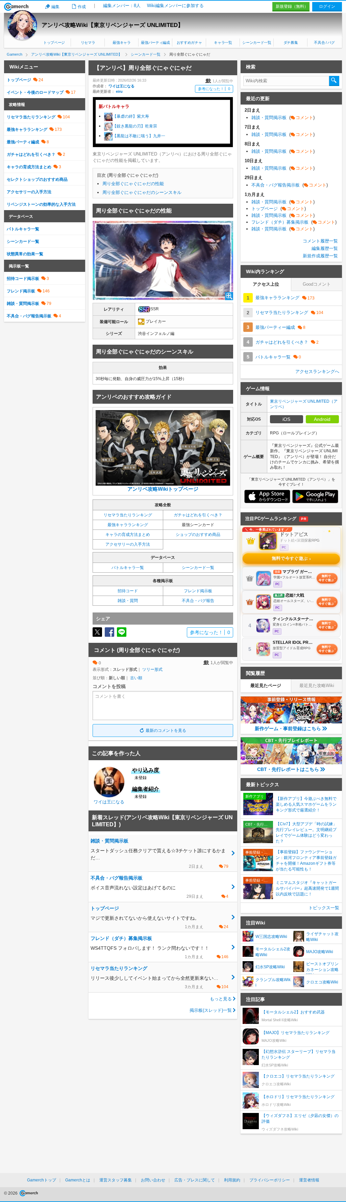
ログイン (327, 6)
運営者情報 (309, 1180)
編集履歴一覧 (325, 248)
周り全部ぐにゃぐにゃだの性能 (133, 183)
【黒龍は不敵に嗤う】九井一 (139, 136)
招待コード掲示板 (23, 278)
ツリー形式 (152, 669)
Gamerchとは (77, 1180)
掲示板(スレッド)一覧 (211, 1010)
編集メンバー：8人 (122, 5)
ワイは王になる (121, 86)
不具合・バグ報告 (198, 600)
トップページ (54, 42)
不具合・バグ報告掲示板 (29, 316)
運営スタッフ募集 (115, 1180)
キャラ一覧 (223, 42)
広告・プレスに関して (194, 1180)
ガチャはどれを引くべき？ (198, 515)
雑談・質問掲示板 (23, 303)
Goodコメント (317, 284)
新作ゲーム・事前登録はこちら (288, 728)
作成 (82, 6)
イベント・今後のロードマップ (35, 92)
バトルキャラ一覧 (128, 567)
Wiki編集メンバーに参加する (175, 5)
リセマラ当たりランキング (127, 515)
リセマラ (88, 42)
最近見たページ (265, 685)
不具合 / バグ (324, 42)
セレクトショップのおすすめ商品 (37, 179)
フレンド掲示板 (198, 591)
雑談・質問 (128, 600)
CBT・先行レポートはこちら (288, 769)
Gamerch (16, 7)
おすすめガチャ (189, 42)
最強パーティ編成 (155, 42)
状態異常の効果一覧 (25, 254)
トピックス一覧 (323, 907)
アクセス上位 (266, 284)
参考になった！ (214, 89)
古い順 (136, 678)
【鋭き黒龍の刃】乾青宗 (135, 126)
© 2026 (11, 1193)
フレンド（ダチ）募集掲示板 (294, 222)
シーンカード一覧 (256, 42)
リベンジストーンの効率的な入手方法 (41, 204)
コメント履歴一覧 (320, 241)
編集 (55, 6)
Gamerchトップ (41, 1180)
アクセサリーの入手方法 (127, 544)
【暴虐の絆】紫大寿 (131, 116)
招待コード (128, 591)
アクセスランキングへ (317, 371)
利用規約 (232, 1180)
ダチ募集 (290, 42)
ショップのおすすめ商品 (198, 534)
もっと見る (221, 998)
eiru (119, 91)
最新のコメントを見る (166, 730)
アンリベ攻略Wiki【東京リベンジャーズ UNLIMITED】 (112, 25)
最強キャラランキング (127, 524)
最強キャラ (121, 42)
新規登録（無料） (292, 6)
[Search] (334, 81)
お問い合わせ (153, 1180)
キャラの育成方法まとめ (127, 534)
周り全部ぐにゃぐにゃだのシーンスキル (141, 192)
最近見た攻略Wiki (316, 685)
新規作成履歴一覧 (320, 255)
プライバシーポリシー (269, 1180)
